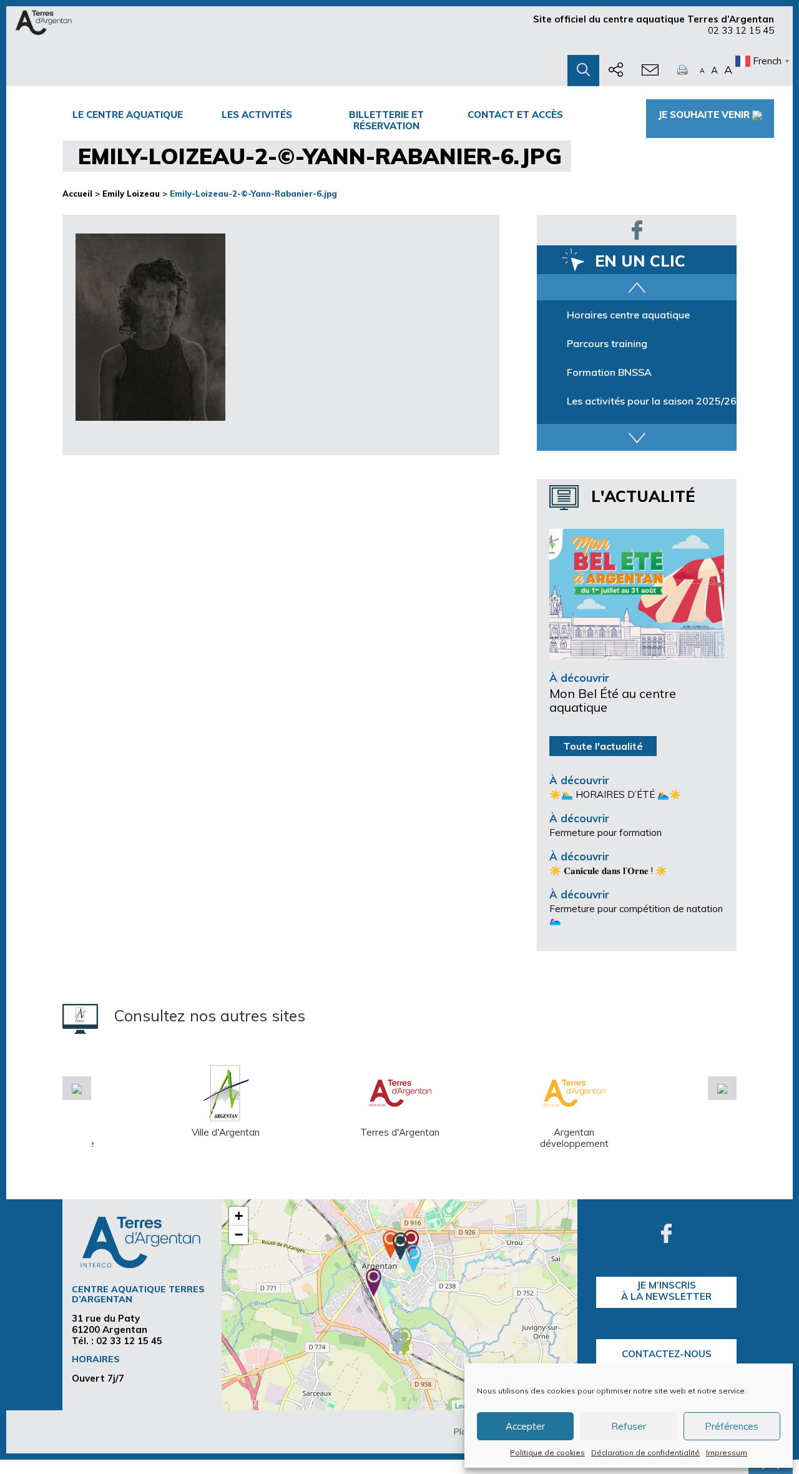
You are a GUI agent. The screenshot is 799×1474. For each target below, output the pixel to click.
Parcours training (607, 343)
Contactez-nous (667, 1354)
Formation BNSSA (609, 372)
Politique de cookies (547, 1452)
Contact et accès (515, 114)
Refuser (628, 1426)
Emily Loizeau (131, 194)
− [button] (239, 1234)
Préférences (731, 1426)
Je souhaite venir (704, 114)
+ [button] (239, 1216)
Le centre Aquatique (127, 114)
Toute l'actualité (603, 746)
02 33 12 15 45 (741, 30)
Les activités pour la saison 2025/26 (652, 401)
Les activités (257, 114)
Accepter (525, 1426)
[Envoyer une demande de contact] (650, 70)
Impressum (726, 1452)
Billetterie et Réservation (386, 120)
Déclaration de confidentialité (645, 1452)
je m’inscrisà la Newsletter (666, 1290)
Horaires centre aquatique (628, 314)
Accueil (77, 194)
